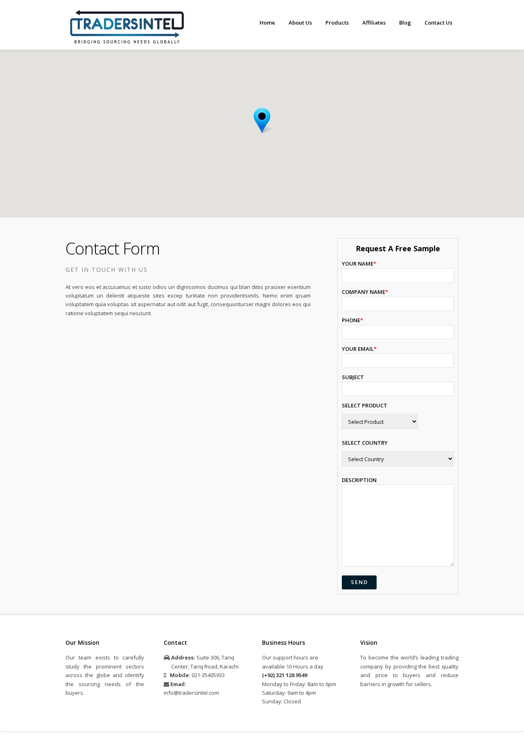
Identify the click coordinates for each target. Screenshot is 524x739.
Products (337, 22)
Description (359, 480)
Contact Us (438, 22)
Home (267, 22)
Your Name (359, 263)
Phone (352, 320)
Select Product (364, 405)
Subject (353, 377)
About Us (300, 22)
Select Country (365, 442)
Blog (405, 22)
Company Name (365, 292)
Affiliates (374, 22)
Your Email (359, 348)
